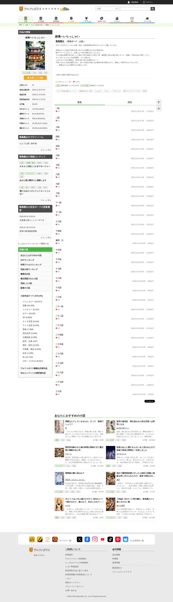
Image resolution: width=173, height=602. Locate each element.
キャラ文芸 (84, 85)
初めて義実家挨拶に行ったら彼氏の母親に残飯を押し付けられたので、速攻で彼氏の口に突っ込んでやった (136, 476)
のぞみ (67, 506)
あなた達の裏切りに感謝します (33, 180)
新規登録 (134, 2)
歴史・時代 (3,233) (31, 345)
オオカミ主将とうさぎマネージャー (35, 166)
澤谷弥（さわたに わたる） (75, 480)
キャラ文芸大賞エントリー (67, 91)
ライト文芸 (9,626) (31, 325)
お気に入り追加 (36, 78)
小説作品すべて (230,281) (32, 296)
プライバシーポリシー (74, 586)
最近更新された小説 (29, 278)
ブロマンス (116, 91)
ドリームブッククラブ (121, 572)
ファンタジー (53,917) (32, 301)
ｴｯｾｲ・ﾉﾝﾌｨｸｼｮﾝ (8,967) (33, 361)
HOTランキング (27, 260)
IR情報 (115, 559)
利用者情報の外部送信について (78, 574)
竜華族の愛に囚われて (74, 473)
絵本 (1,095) (28, 353)
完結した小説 (26, 283)
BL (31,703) (28, 357)
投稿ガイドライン (73, 582)
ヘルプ (68, 578)
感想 (130, 102)
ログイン (149, 2)
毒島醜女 (60, 41)
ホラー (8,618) (29, 313)
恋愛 (57, 440)
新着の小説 (25, 288)
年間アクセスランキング (31, 265)
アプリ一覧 (66, 541)
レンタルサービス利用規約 (76, 563)
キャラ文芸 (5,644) (31, 321)
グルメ (106, 91)
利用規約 (69, 555)
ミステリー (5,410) (31, 309)
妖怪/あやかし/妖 (86, 91)
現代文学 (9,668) (30, 333)
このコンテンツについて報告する (34, 243)
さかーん (68, 454)
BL (27, 187)
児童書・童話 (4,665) (32, 349)
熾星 (118, 480)
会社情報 (116, 555)
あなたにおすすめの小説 (31, 255)
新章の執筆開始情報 (28, 231)
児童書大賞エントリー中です (32, 220)
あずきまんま (121, 454)
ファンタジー (60, 466)
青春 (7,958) (28, 329)
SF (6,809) (27, 317)
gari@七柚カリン (123, 428)
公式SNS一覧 (138, 541)
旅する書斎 (121, 506)
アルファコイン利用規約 (75, 559)
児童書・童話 (30, 163)
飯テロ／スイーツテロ (132, 91)
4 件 (81, 41)
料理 (144, 91)
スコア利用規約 (72, 566)
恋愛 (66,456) (28, 305)
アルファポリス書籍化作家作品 (34, 368)
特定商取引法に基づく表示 (76, 570)
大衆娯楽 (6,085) (30, 337)
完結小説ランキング (29, 269)
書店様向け (117, 568)
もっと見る (47, 150)
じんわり (98, 91)
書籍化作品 (25, 274)
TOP (20, 25)
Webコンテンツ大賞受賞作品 (33, 373)
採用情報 (116, 563)
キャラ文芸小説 (37, 25)
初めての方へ (39, 555)
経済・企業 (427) (30, 341)
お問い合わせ (71, 590)
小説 (26, 25)
